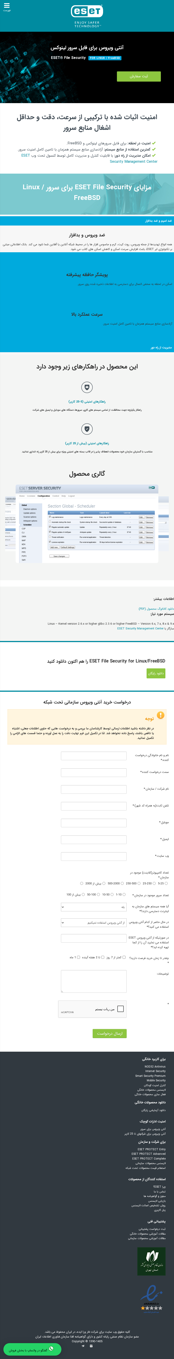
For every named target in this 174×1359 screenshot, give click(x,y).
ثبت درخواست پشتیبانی (152, 1229)
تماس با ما (160, 1191)
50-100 (91, 894)
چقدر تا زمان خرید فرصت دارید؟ (149, 960)
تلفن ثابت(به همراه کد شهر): (151, 805)
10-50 (105, 894)
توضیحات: (163, 973)
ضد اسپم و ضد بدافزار (158, 220)
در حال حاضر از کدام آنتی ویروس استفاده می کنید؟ (149, 924)
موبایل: (164, 822)
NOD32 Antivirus (155, 1067)
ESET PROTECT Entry (152, 1149)
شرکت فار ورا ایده (87, 1332)
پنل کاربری (160, 1210)
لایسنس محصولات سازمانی (150, 1163)
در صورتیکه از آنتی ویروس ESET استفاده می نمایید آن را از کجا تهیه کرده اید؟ (149, 942)
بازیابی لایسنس (157, 1201)
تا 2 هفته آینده (91, 957)
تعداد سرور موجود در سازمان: (150, 895)
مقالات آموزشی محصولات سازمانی (147, 1238)
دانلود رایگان (156, 673)
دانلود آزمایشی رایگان (153, 1110)
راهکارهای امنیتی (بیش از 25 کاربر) (87, 443)
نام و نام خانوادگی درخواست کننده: (152, 757)
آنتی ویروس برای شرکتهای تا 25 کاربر (145, 1134)
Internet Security (155, 1071)
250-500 (131, 883)
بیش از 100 (73, 894)
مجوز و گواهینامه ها (155, 1196)
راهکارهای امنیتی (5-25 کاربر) (87, 401)
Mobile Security (156, 1080)
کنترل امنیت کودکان (155, 1085)
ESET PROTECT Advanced (149, 1154)
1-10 (118, 894)
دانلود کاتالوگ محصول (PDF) (156, 609)
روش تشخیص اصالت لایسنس (148, 1205)
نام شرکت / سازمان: (156, 788)
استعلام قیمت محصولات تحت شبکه (146, 1168)
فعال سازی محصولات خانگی (150, 1094)
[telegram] (83, 1347)
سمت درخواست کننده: (154, 772)
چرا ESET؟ (159, 1187)
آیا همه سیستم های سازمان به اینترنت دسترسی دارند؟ (150, 909)
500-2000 (114, 883)
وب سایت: (162, 856)
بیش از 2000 (93, 883)
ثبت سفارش (139, 76)
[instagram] (91, 1347)
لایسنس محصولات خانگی (151, 1090)
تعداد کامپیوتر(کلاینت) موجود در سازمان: (149, 875)
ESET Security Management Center (140, 628)
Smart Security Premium (150, 1076)
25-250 (147, 883)
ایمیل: (164, 839)
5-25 (161, 883)
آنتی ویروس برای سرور (153, 1129)
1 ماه (73, 957)
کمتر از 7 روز (113, 957)
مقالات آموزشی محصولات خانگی (148, 1234)
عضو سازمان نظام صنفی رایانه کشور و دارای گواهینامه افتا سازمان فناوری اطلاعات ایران (87, 1336)
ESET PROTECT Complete (149, 1159)
